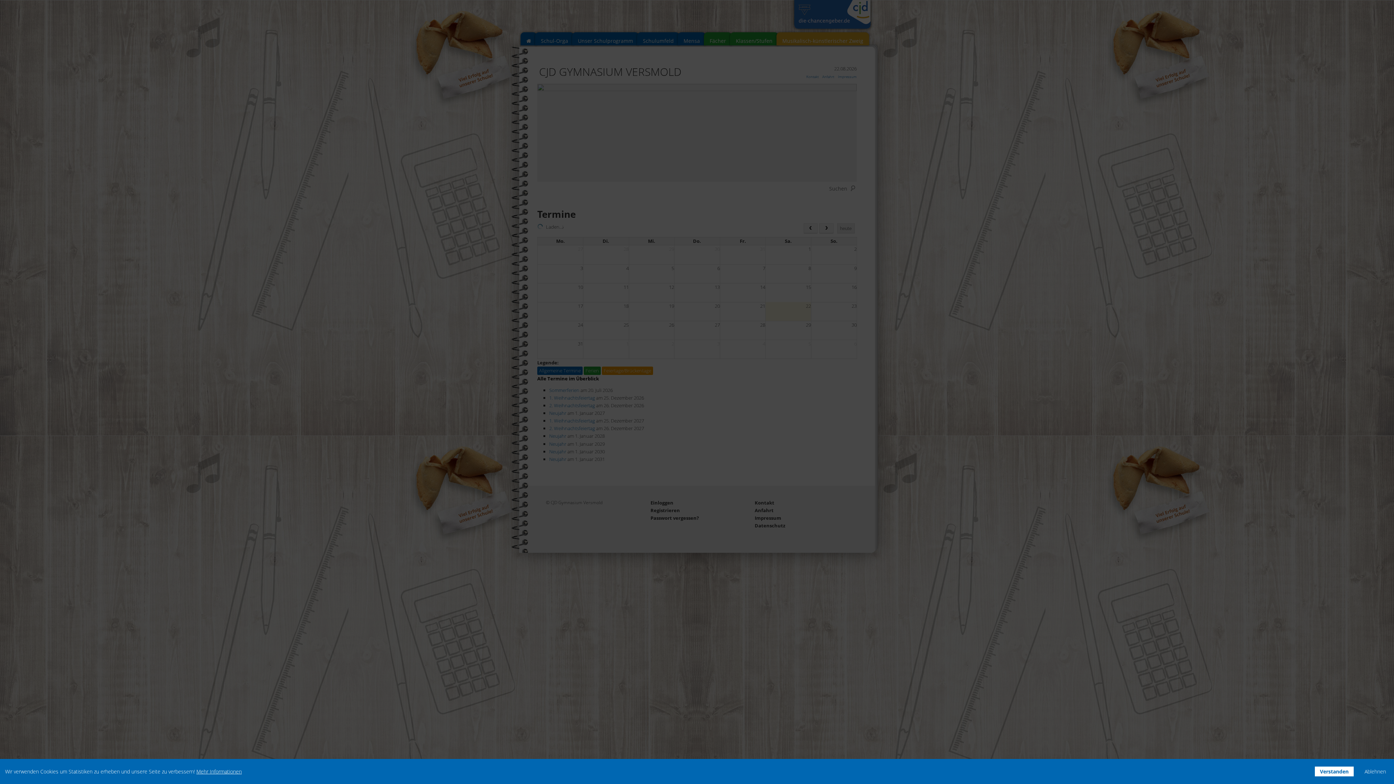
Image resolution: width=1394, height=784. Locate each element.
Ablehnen (1375, 771)
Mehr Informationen (219, 771)
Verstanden (1334, 771)
